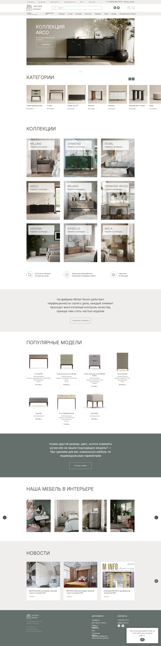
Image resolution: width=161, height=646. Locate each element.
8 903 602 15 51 (123, 620)
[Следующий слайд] (133, 79)
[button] (80, 465)
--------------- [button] (130, 3)
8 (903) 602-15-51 (115, 2)
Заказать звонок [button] (129, 1)
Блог (93, 631)
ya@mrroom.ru (123, 623)
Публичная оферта (96, 634)
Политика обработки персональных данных (100, 637)
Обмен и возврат (95, 626)
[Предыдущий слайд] (129, 79)
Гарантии (95, 628)
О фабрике (96, 620)
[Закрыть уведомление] (157, 629)
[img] (34, 7)
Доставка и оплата (99, 623)
